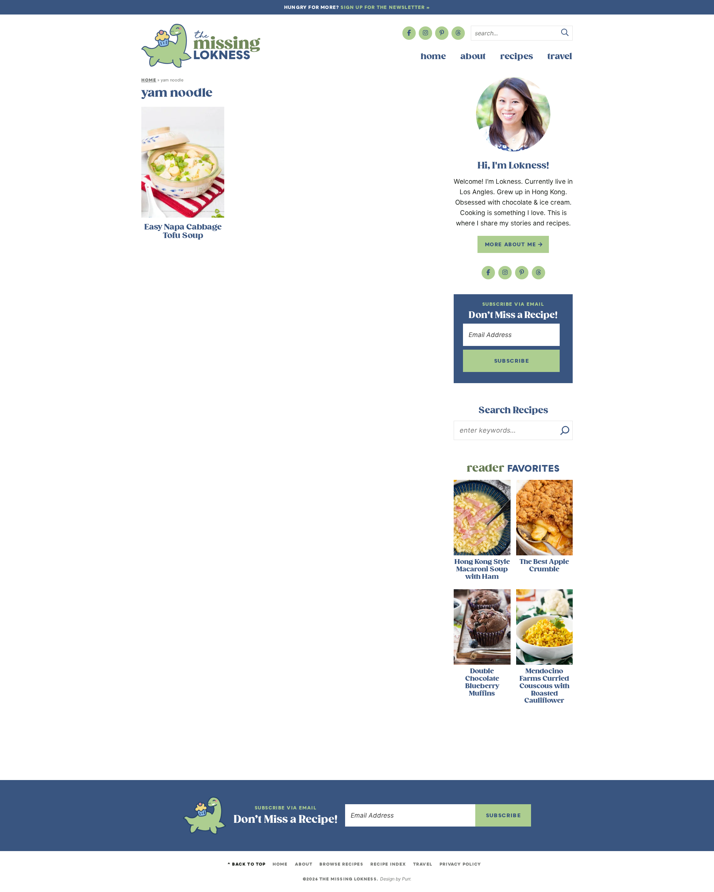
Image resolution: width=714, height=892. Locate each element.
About (473, 56)
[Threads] (458, 33)
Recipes (516, 56)
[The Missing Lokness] (200, 46)
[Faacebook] (409, 33)
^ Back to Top (247, 864)
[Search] (564, 430)
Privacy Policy (460, 864)
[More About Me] (513, 114)
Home (433, 56)
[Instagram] (425, 33)
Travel (559, 56)
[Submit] (564, 33)
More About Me (511, 244)
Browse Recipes (341, 864)
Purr (406, 879)
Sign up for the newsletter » (385, 7)
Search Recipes (513, 410)
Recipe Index (388, 864)
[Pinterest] (441, 33)
